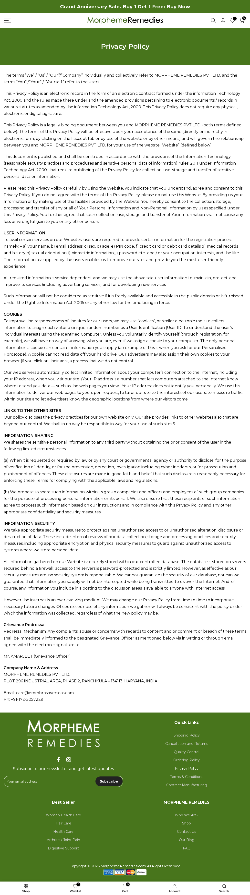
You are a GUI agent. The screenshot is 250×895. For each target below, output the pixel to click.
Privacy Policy (186, 768)
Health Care (63, 831)
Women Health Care (63, 815)
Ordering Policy (186, 760)
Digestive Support (63, 848)
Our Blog (186, 840)
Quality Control (186, 752)
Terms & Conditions (186, 776)
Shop (186, 823)
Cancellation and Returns (186, 743)
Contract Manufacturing (186, 785)
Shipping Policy (187, 735)
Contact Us (186, 831)
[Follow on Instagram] (68, 759)
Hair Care (63, 823)
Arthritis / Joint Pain (63, 840)
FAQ (186, 848)
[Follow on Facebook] (58, 759)
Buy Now (178, 7)
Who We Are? (186, 815)
